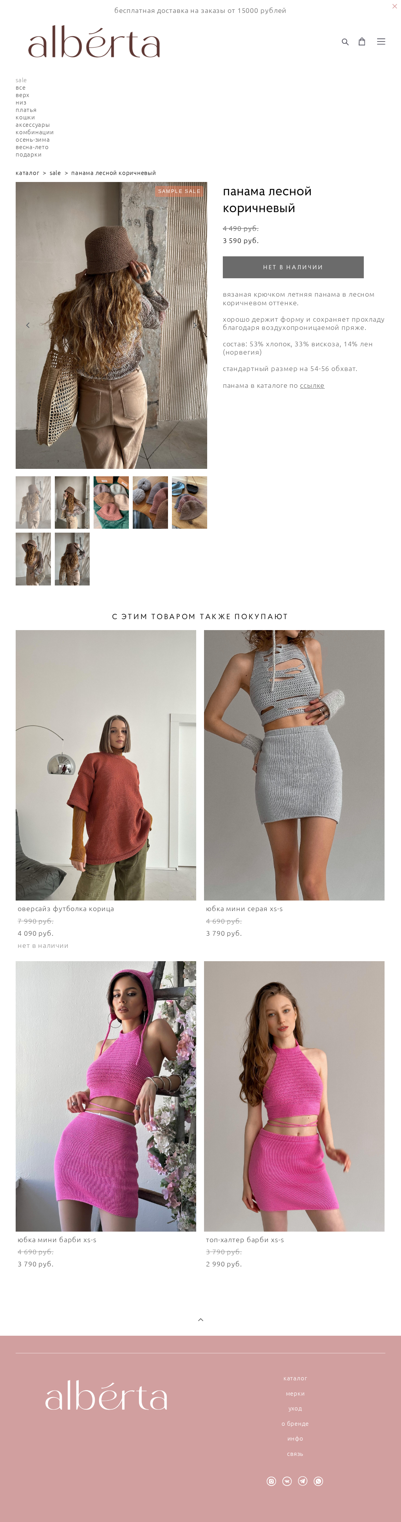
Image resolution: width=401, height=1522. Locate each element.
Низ (21, 102)
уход (295, 1408)
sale (55, 172)
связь (295, 1453)
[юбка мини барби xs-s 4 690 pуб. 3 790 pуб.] (106, 1096)
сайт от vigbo (200, 1504)
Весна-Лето (32, 146)
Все (20, 87)
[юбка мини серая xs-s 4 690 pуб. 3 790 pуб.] (294, 765)
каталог (27, 172)
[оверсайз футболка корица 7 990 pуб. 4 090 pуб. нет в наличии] (106, 765)
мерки (295, 1393)
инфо (295, 1438)
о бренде (295, 1423)
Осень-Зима (33, 139)
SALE (21, 79)
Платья (26, 109)
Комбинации (35, 131)
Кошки (25, 117)
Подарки (29, 154)
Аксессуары (33, 124)
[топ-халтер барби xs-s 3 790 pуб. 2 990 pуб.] (294, 1096)
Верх (22, 94)
